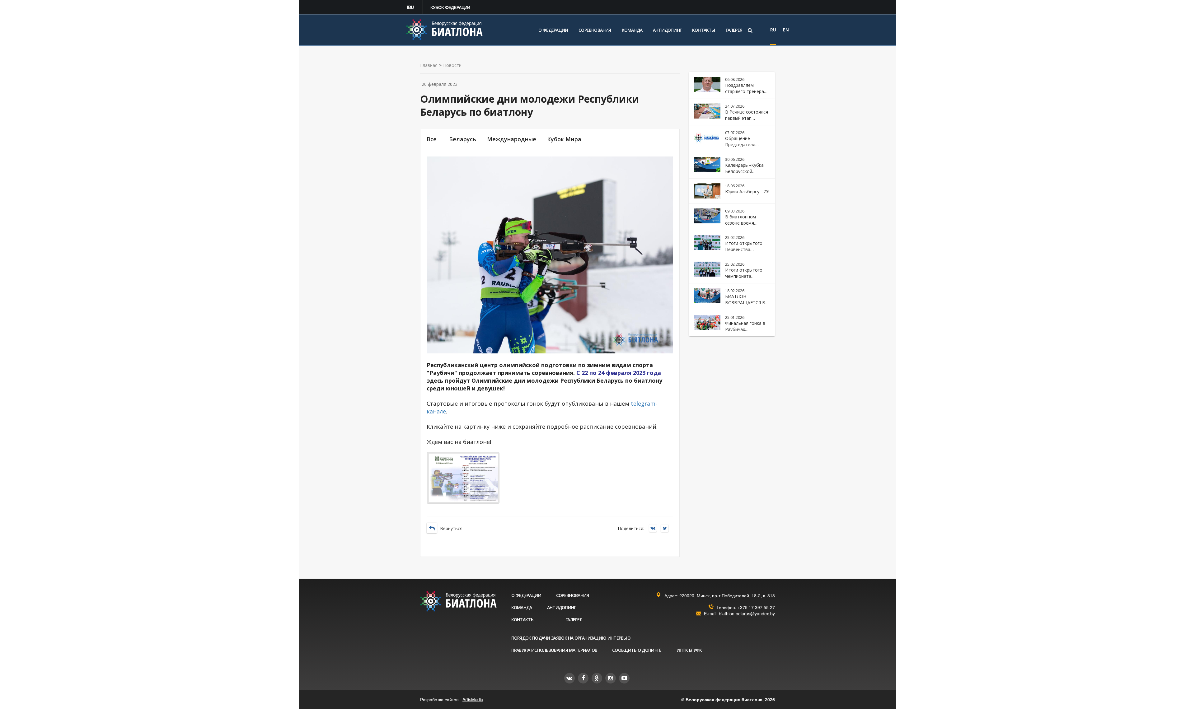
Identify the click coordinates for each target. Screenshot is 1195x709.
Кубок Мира (564, 139)
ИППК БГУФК (689, 650)
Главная (429, 65)
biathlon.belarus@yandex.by (747, 613)
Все (432, 139)
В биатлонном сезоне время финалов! (740, 223)
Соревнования (595, 30)
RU (773, 30)
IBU (410, 7)
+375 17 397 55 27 (756, 607)
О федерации (553, 30)
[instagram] (610, 678)
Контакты (703, 30)
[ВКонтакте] (654, 528)
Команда (632, 30)
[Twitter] (666, 528)
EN (786, 30)
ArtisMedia (472, 699)
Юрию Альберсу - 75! (747, 191)
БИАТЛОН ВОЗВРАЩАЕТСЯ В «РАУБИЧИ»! (745, 302)
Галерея (734, 30)
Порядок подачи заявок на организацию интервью (571, 638)
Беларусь (462, 139)
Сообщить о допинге (636, 650)
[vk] (569, 678)
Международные (511, 139)
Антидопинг (667, 30)
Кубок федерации (450, 7)
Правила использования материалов (554, 650)
